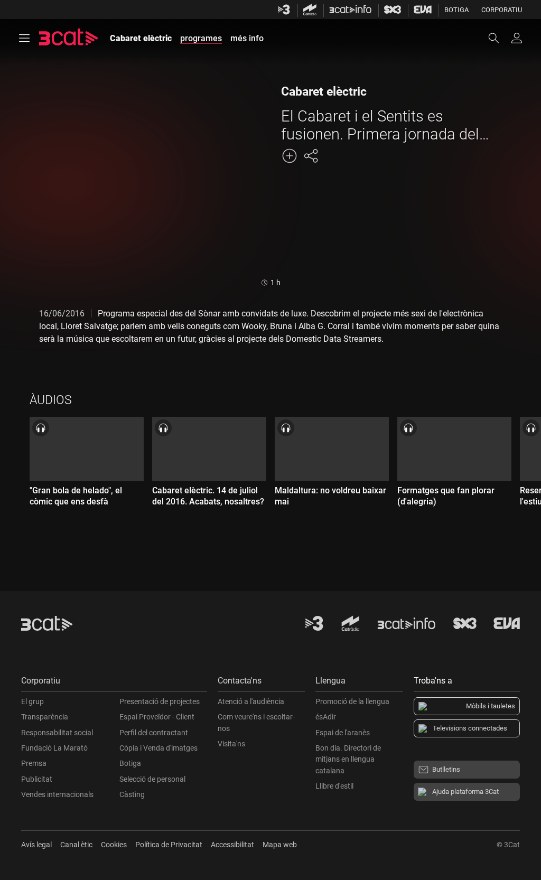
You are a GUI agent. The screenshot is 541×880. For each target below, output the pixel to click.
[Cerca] (498, 38)
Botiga (456, 10)
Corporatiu (501, 10)
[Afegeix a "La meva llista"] (289, 155)
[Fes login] (516, 38)
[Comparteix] (310, 155)
